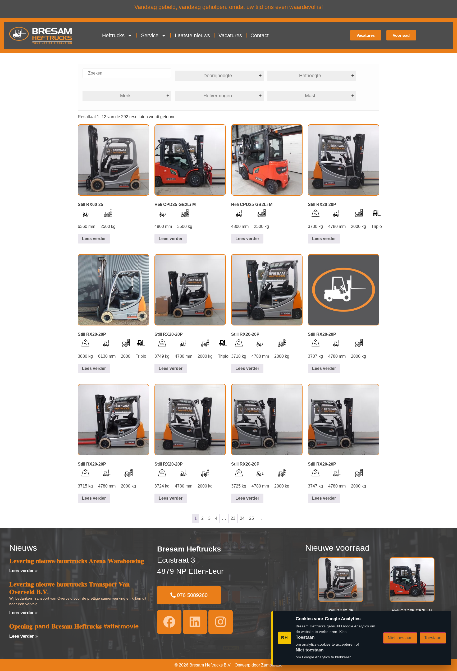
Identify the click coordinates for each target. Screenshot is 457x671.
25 (251, 518)
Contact (259, 35)
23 (233, 518)
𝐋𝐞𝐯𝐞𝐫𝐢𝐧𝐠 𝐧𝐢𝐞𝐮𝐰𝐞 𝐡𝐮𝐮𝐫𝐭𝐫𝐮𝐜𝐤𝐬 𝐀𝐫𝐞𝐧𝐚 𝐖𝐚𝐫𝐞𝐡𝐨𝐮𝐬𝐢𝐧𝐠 (76, 560)
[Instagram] (220, 622)
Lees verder (94, 238)
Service (149, 35)
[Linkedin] (195, 622)
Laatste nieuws (192, 35)
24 (242, 518)
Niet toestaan (400, 638)
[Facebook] (169, 622)
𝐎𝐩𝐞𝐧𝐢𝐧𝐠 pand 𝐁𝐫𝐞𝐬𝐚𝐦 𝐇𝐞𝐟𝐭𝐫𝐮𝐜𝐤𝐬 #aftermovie (74, 626)
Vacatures (230, 35)
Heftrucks (113, 35)
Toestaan (432, 638)
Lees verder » (23, 570)
